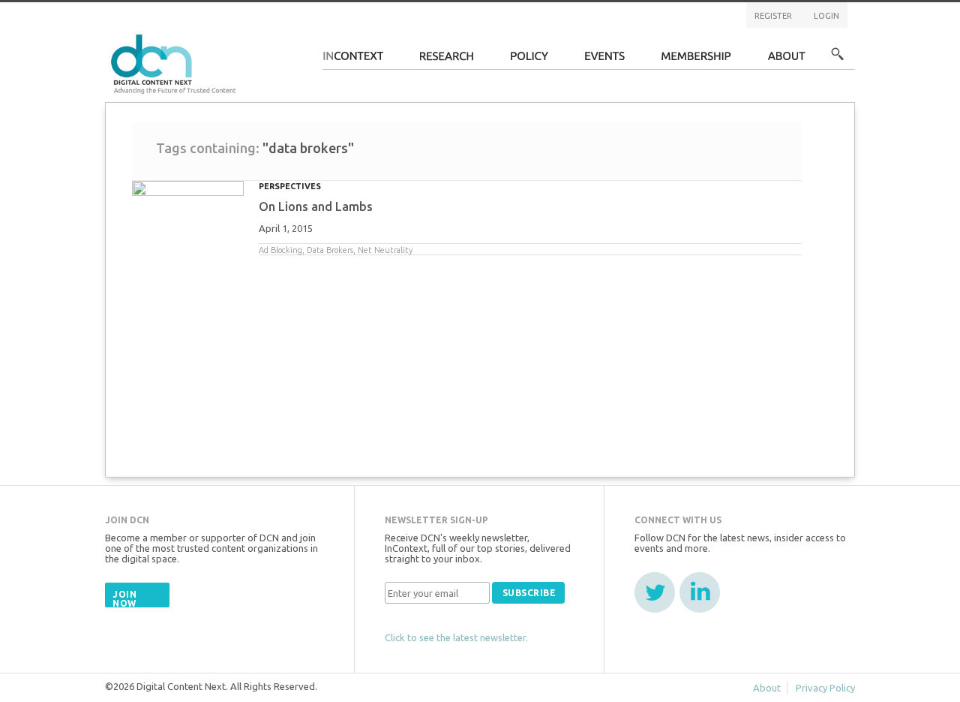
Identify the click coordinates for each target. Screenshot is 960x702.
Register (773, 15)
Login (826, 15)
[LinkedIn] (700, 592)
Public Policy (529, 60)
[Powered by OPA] (258, 36)
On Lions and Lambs (316, 206)
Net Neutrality (385, 250)
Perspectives (290, 186)
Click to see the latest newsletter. (456, 637)
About (787, 60)
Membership (696, 60)
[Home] (175, 62)
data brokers (330, 250)
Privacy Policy (825, 687)
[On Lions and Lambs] (188, 207)
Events (605, 60)
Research (447, 60)
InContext (352, 60)
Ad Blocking (280, 250)
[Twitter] (654, 592)
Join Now (124, 598)
